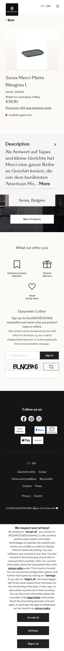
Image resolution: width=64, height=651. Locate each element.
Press (38, 485)
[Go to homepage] (12, 9)
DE (43, 6)
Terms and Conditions (24, 478)
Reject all (33, 643)
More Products (32, 219)
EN (48, 6)
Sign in (49, 355)
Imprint (38, 495)
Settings (33, 630)
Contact (27, 485)
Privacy (26, 495)
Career (43, 471)
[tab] (31, 163)
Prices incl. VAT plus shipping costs (28, 108)
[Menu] (58, 6)
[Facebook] (24, 418)
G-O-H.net (45, 508)
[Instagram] (39, 418)
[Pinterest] (32, 418)
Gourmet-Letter (26, 471)
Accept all (33, 617)
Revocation (46, 478)
